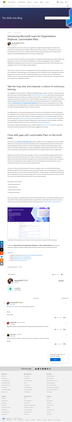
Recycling (44, 419)
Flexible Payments (27, 391)
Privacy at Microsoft (50, 405)
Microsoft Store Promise (28, 389)
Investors (48, 407)
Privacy (15, 419)
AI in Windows (4, 387)
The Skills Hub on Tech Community (24, 6)
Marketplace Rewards (28, 412)
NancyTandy (14, 43)
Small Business (4, 414)
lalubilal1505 (11, 306)
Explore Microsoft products (6, 389)
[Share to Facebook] (38, 368)
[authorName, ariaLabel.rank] (9, 44)
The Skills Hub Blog (35, 6)
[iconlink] (10, 289)
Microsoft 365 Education (51, 382)
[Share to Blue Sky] (45, 368)
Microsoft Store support (28, 380)
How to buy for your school (51, 385)
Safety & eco (39, 419)
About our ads (50, 419)
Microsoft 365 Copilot (5, 412)
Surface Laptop (4, 378)
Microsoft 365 (4, 405)
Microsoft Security (5, 400)
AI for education (49, 391)
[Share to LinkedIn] (36, 368)
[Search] (58, 2)
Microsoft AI (4, 398)
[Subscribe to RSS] (47, 368)
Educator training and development (53, 387)
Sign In (66, 2)
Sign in (55, 359)
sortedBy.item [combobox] (64, 298)
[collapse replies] (4, 302)
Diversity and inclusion (50, 409)
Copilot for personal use (6, 385)
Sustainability (49, 414)
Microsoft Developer (27, 400)
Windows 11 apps (5, 391)
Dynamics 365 (4, 403)
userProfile (61, 280)
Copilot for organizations (6, 382)
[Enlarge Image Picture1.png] (29, 222)
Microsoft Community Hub (8, 6)
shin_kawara (13, 334)
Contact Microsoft (9, 419)
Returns (25, 382)
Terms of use (27, 419)
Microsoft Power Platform (6, 407)
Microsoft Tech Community (28, 407)
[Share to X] (40, 368)
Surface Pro (4, 376)
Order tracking (26, 385)
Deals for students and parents (52, 389)
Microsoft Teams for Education (52, 380)
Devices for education (50, 378)
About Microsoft (49, 400)
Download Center (27, 378)
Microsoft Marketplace (28, 409)
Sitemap (3, 419)
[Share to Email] (50, 368)
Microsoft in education (50, 376)
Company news (49, 403)
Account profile (26, 376)
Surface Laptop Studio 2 (6, 380)
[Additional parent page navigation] (15, 6)
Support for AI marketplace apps (29, 405)
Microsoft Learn (27, 403)
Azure (25, 398)
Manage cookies (21, 419)
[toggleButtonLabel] (68, 6)
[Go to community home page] (4, 2)
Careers (48, 398)
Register (61, 2)
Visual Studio (26, 414)
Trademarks (33, 419)
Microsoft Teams (4, 409)
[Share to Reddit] (43, 368)
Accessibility (49, 412)
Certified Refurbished (27, 387)
